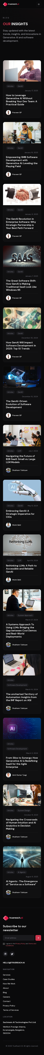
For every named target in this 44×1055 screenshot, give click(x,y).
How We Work (9, 983)
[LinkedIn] (5, 953)
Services (6, 975)
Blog (5, 992)
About (6, 988)
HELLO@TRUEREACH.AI (14, 962)
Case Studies (9, 979)
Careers (6, 997)
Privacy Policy (20, 944)
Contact (7, 1001)
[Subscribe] (38, 938)
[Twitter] (12, 953)
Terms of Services (11, 1010)
